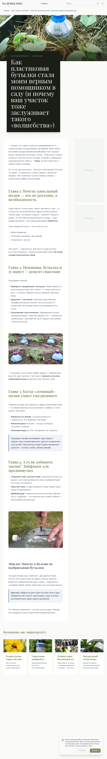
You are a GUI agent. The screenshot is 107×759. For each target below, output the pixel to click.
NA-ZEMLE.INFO (12, 3)
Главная (44, 3)
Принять (95, 750)
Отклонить (81, 750)
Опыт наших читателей (20, 10)
